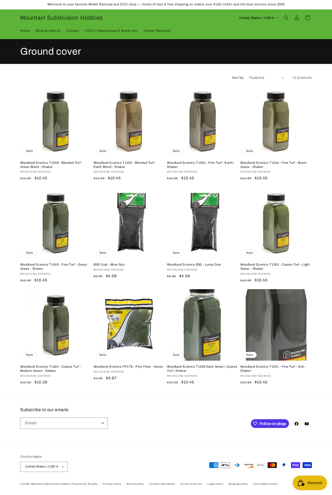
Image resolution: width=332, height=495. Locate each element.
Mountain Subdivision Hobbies (51, 483)
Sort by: (238, 77)
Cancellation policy (265, 483)
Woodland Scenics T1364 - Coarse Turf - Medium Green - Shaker (50, 369)
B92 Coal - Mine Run (109, 264)
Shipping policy (238, 483)
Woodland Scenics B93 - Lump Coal (194, 264)
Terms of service (191, 483)
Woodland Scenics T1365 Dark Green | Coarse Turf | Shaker (202, 369)
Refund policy (135, 483)
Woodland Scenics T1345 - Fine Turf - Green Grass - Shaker (53, 266)
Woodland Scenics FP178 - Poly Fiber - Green (128, 366)
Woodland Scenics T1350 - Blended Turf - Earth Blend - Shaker (125, 165)
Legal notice (215, 483)
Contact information (162, 483)
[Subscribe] (102, 423)
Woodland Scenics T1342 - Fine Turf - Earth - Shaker (201, 165)
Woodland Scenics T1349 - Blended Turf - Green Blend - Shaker (51, 165)
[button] (286, 17)
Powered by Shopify (84, 483)
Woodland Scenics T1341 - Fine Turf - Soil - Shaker (273, 369)
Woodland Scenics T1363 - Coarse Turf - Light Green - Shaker (275, 266)
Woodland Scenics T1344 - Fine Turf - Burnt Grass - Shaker (273, 165)
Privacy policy (112, 483)
